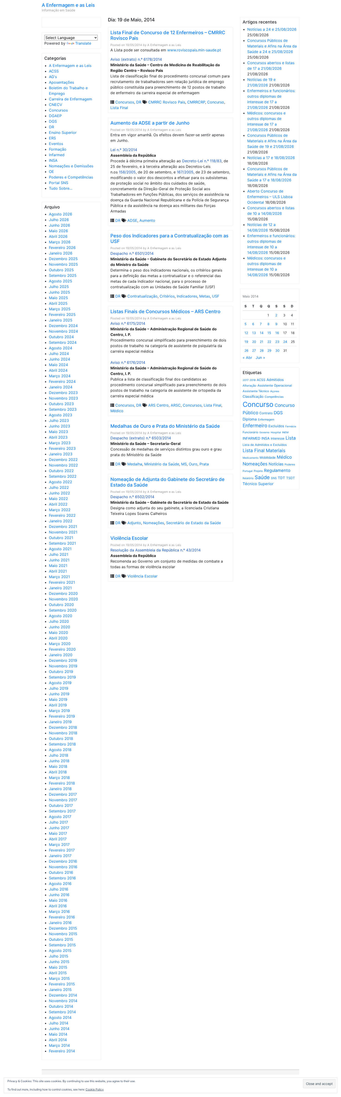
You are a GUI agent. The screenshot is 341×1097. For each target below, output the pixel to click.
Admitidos (275, 380)
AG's (53, 76)
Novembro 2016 (63, 867)
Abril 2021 (58, 571)
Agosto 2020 (60, 615)
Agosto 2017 (60, 816)
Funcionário (250, 432)
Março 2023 (60, 443)
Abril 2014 (58, 1039)
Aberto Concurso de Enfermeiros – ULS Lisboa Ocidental (270, 197)
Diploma (250, 419)
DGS (53, 121)
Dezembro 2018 (63, 727)
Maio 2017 (58, 833)
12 (246, 333)
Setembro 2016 (62, 878)
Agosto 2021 (60, 549)
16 (277, 333)
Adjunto (134, 522)
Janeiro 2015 (60, 989)
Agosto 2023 (60, 415)
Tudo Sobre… (60, 188)
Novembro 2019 (63, 666)
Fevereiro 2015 (62, 984)
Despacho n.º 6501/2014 (132, 253)
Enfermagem (266, 419)
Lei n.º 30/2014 (123, 149)
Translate (83, 43)
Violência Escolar (129, 538)
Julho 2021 (58, 554)
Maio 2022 (58, 498)
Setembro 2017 (62, 811)
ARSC (176, 405)
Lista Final (119, 107)
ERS (52, 138)
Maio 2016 (58, 900)
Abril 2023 (58, 437)
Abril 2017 (58, 839)
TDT (281, 478)
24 (285, 342)
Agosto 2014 (60, 1017)
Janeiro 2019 (60, 721)
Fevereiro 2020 (62, 649)
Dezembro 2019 (63, 660)
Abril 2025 (58, 303)
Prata (204, 464)
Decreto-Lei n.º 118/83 (202, 161)
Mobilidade (268, 457)
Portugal (248, 471)
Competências (274, 396)
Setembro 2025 (63, 275)
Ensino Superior (63, 132)
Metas (204, 296)
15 (269, 333)
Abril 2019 (58, 705)
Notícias (276, 464)
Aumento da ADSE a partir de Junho (150, 123)
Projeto (258, 471)
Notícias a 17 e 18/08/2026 (271, 157)
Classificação (253, 396)
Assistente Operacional (274, 385)
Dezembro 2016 (63, 861)
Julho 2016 (58, 889)
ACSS (54, 71)
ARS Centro (158, 405)
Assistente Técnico (256, 391)
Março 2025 (60, 309)
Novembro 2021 (63, 532)
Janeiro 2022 (60, 521)
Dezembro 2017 (63, 794)
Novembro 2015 (63, 933)
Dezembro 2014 (63, 995)
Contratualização (142, 296)
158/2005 (127, 172)
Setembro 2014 (62, 1012)
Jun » (260, 357)
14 (262, 333)
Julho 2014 (58, 1023)
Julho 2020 (59, 621)
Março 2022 (60, 509)
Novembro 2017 (63, 800)
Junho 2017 (59, 827)
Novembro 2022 (63, 465)
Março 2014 (59, 1045)
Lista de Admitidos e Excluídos (265, 445)
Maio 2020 (58, 632)
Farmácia (290, 426)
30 (277, 350)
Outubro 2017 (61, 805)
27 (254, 350)
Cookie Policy (95, 1089)
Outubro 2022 (61, 470)
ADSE (132, 220)
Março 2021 (59, 576)
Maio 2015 (58, 967)
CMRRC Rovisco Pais (166, 102)
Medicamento (250, 457)
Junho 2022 (59, 493)
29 (269, 350)
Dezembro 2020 (63, 593)
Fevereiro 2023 (62, 448)
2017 (245, 380)
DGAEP (55, 115)
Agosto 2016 (60, 883)
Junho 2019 (59, 694)
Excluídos (276, 426)
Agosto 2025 (60, 281)
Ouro (193, 464)
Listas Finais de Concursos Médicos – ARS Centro (165, 311)
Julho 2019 (58, 688)
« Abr (247, 357)
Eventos (56, 143)
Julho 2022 (59, 487)
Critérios (167, 296)
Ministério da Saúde (161, 464)
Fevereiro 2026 (62, 247)
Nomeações (153, 522)
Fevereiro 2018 (62, 783)
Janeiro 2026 (60, 253)
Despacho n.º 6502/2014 (132, 496)
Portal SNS (58, 182)
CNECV (55, 104)
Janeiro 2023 (60, 454)
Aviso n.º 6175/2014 (127, 323)
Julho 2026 (59, 219)
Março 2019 (59, 710)
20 (254, 342)
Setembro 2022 (63, 476)
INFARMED (251, 438)
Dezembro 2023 (63, 392)
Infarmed (56, 154)
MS (184, 464)
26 (246, 350)
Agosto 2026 (60, 214)
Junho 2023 (59, 426)
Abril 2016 (58, 906)
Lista (291, 438)
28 (262, 350)
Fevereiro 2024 (62, 381)
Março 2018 (59, 777)
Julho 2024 (59, 353)
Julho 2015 (58, 956)
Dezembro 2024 (63, 325)
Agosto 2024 (60, 348)
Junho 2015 (59, 961)
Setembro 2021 (62, 543)
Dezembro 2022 (63, 459)
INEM (285, 432)
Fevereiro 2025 (62, 314)
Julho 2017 (58, 822)
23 (277, 342)
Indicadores (187, 296)
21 (261, 342)
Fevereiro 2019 (62, 716)
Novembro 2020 (63, 599)
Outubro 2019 (61, 671)
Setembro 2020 (63, 610)
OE (51, 171)
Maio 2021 (58, 565)
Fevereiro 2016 (62, 917)
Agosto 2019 (60, 682)
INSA (53, 160)
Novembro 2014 (63, 1000)
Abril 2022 (58, 504)
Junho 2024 (59, 359)
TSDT (290, 478)
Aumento (147, 220)
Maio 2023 (58, 431)
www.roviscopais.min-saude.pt (194, 50)
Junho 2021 (59, 560)
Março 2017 (59, 844)
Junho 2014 (59, 1028)
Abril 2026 (58, 236)
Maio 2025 (58, 297)
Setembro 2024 (63, 342)
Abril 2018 (58, 772)
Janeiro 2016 (60, 922)
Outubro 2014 (61, 1006)
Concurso (215, 102)
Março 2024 (60, 376)
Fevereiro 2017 (62, 850)
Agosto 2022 (60, 482)
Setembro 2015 (62, 945)
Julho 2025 (59, 286)
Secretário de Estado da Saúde (193, 522)
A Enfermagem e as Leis (68, 5)
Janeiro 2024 (60, 387)
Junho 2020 (59, 627)
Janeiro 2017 (60, 855)
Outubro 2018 (61, 738)
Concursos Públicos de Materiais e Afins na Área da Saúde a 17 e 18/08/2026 (272, 174)
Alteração (249, 385)
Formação (57, 149)
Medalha (134, 464)
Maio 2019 (58, 699)
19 (246, 342)
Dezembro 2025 (63, 258)
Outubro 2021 (61, 537)
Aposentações (61, 82)
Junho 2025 (59, 292)
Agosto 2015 (60, 950)
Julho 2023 (59, 420)
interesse (277, 438)
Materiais (275, 450)
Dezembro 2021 (63, 526)
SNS (274, 478)
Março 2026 (60, 242)
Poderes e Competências (71, 177)
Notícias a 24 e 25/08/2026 (271, 29)
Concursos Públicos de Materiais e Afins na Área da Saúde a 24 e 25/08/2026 (272, 46)
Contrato (266, 413)
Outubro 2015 (61, 939)
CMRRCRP (196, 102)
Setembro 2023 (63, 409)
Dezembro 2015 (63, 928)
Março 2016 (59, 911)
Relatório (248, 478)
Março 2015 (59, 978)
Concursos (58, 110)
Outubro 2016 (61, 872)
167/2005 (185, 172)
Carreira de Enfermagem (70, 99)
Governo (264, 432)
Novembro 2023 (63, 398)
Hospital (276, 432)
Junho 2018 (59, 761)
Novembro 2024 (63, 331)
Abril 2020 (58, 638)
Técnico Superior (258, 483)
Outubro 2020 (61, 604)
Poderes (290, 464)
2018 (253, 380)
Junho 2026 (59, 225)
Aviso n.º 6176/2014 (127, 362)
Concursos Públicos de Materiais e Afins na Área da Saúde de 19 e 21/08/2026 (272, 141)
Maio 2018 (58, 766)
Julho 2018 (58, 755)
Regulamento (277, 470)
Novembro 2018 (63, 733)
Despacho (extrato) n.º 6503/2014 (140, 438)
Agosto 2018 (60, 749)
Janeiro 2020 (60, 655)
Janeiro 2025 (60, 320)
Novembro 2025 (63, 264)
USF (215, 296)
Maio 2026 (58, 231)
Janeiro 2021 (60, 588)
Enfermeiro (255, 425)
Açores (274, 391)
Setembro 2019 (62, 677)
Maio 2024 (58, 364)
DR (51, 127)
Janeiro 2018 (60, 788)
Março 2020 (60, 643)
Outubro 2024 (61, 337)
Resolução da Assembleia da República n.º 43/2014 (155, 550)
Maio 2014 (58, 1034)
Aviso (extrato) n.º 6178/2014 (136, 59)
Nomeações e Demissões (71, 166)
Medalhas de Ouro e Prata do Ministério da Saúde (165, 426)
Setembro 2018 (62, 744)
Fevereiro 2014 (62, 1051)
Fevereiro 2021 (62, 582)
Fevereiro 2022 (62, 515)
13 (254, 333)
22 (269, 342)
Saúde (262, 477)
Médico (116, 410)
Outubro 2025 (61, 270)
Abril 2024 (58, 370)
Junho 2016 (59, 894)
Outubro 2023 (61, 403)
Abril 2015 (58, 973)
